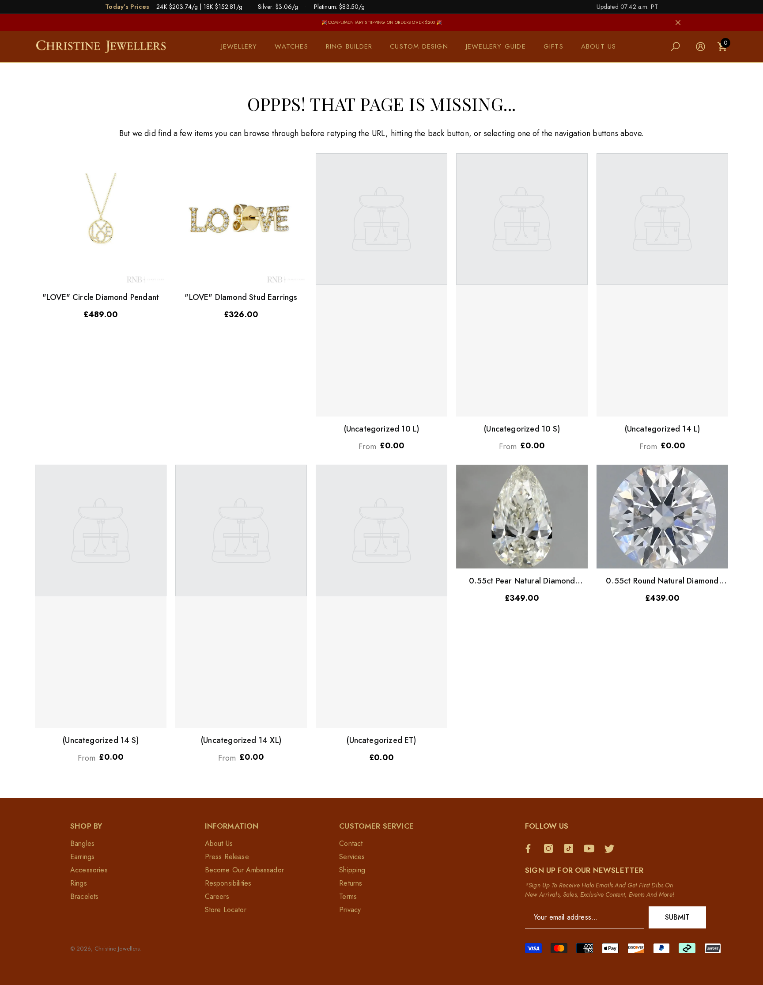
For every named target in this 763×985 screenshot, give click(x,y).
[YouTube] (591, 848)
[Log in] (700, 46)
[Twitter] (611, 848)
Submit (677, 917)
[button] (243, 46)
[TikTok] (570, 848)
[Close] (678, 22)
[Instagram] (550, 848)
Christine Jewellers (117, 948)
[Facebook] (530, 848)
